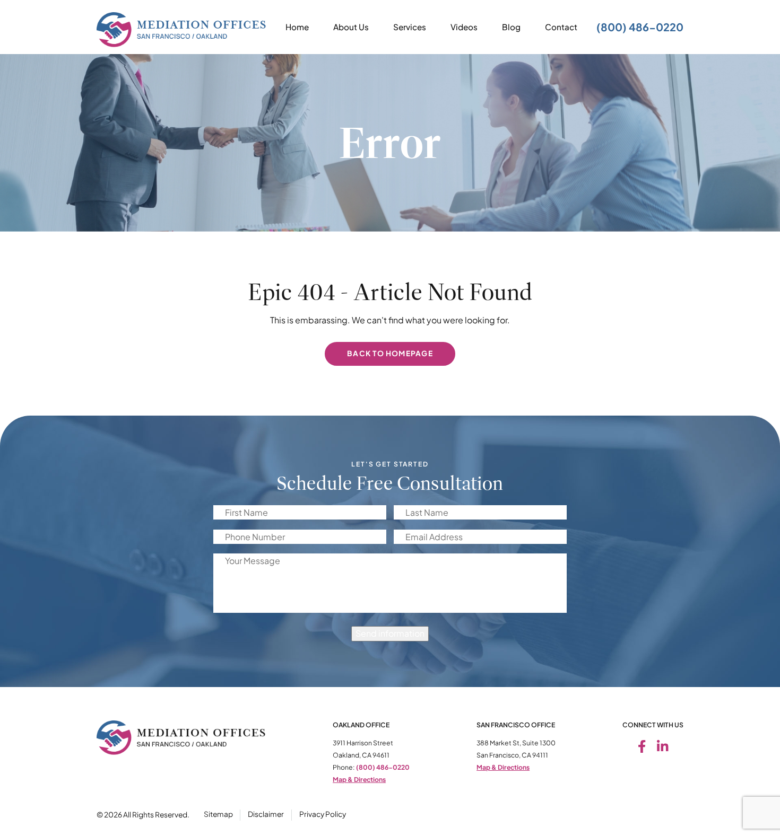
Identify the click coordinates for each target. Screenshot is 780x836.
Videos (464, 27)
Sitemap (218, 814)
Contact (561, 27)
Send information (390, 633)
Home (297, 27)
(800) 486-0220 (639, 26)
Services (409, 27)
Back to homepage (390, 353)
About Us (351, 27)
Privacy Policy (322, 814)
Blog (511, 27)
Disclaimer (266, 814)
